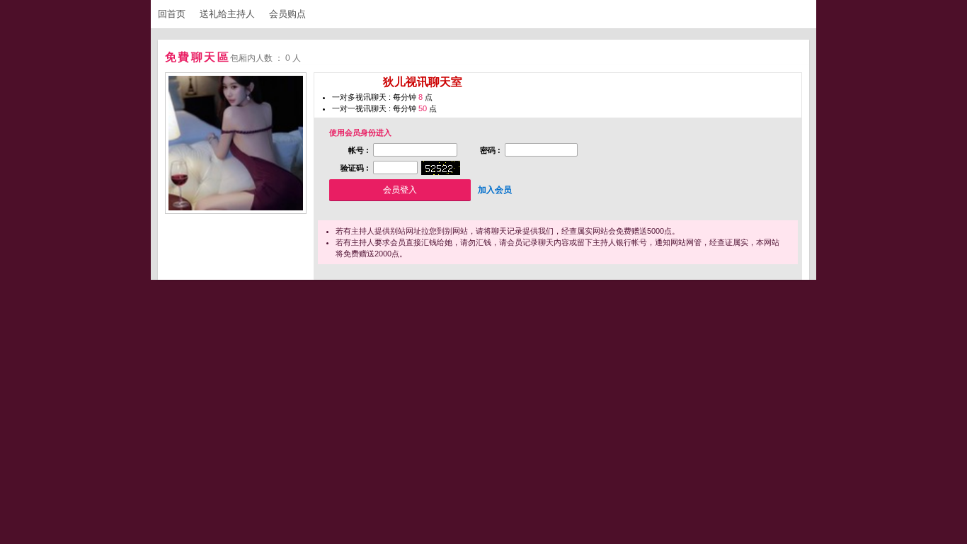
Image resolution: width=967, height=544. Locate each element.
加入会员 (495, 190)
